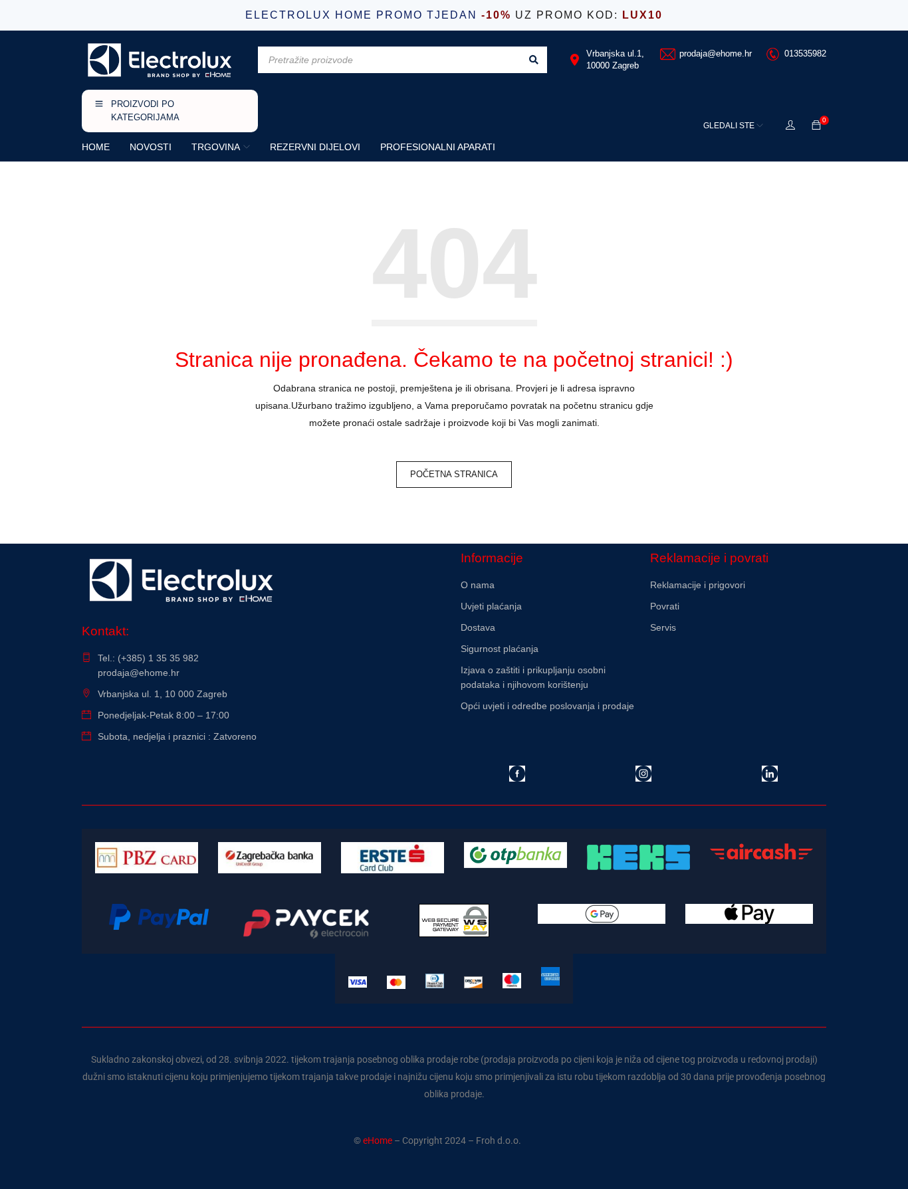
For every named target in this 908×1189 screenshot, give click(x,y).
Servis (663, 627)
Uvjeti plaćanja (491, 606)
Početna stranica (454, 474)
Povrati (664, 606)
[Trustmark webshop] (738, 663)
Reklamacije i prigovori (697, 585)
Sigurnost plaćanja (499, 648)
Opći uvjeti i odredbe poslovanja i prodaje (547, 706)
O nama (478, 585)
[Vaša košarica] (816, 125)
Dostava (478, 627)
